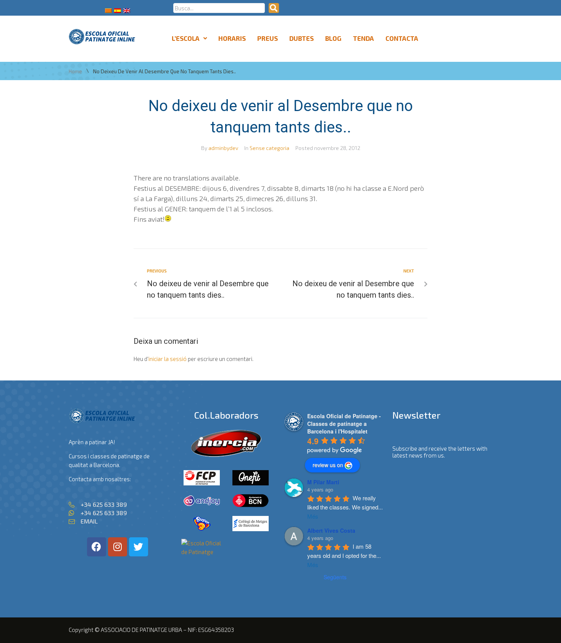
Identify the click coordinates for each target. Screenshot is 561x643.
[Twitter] (138, 546)
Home (75, 71)
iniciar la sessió (167, 358)
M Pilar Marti (323, 482)
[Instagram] (117, 546)
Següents (335, 577)
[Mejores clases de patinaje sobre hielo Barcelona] (201, 551)
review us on (328, 465)
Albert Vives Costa (331, 530)
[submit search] (274, 8)
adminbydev (223, 148)
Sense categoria (269, 148)
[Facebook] (96, 546)
